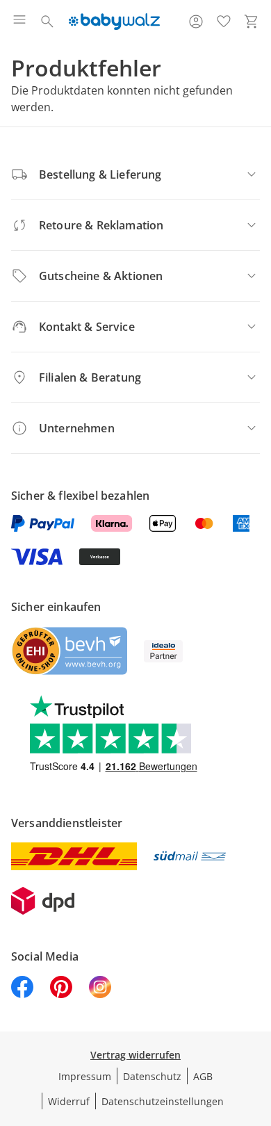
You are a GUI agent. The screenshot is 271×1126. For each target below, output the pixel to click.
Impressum (84, 1076)
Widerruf (69, 1101)
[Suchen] (47, 21)
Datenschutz (152, 1076)
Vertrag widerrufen (135, 1054)
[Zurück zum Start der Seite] (257, 1029)
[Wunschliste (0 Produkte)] (223, 21)
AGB (203, 1076)
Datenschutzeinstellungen (162, 1101)
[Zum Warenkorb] (251, 21)
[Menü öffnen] (19, 21)
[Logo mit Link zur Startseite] (114, 21)
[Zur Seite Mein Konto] (196, 21)
